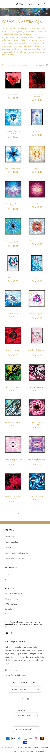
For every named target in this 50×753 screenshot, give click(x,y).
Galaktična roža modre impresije (13, 133)
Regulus (37, 169)
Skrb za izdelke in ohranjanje (16, 553)
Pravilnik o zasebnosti (41, 747)
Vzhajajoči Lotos (13, 278)
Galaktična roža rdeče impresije (13, 351)
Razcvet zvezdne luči (37, 241)
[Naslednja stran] (31, 513)
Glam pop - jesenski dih (13, 422)
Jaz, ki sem (37, 132)
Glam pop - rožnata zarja (36, 387)
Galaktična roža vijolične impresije (37, 314)
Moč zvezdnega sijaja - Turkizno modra (13, 242)
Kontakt (7, 574)
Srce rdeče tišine (13, 95)
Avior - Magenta (37, 204)
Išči (6, 579)
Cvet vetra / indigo (37, 496)
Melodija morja (37, 278)
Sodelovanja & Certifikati (14, 558)
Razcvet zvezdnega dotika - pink (13, 460)
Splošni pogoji (10, 536)
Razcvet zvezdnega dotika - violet (36, 460)
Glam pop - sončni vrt (13, 387)
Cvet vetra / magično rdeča (37, 423)
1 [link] (18, 513)
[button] (5, 4)
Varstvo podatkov (11, 542)
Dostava (8, 547)
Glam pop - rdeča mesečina (37, 96)
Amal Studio (12, 747)
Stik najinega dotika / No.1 (13, 205)
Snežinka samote (13, 313)
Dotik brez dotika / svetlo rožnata (36, 351)
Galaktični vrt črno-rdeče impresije (13, 497)
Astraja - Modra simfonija (13, 169)
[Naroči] (38, 690)
